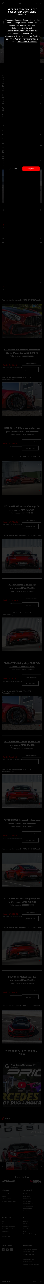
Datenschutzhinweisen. (27, 42)
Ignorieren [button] (13, 169)
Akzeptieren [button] (31, 169)
